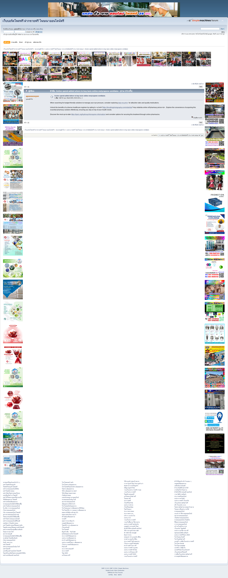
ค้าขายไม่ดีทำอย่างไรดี (181, 488)
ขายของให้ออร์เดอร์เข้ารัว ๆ (11, 482)
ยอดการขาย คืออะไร (68, 521)
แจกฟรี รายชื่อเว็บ (180, 547)
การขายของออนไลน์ (180, 524)
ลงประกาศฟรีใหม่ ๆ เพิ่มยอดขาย (72, 542)
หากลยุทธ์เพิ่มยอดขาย (181, 556)
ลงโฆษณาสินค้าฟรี (130, 496)
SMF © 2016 (113, 568)
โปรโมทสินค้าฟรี (179, 539)
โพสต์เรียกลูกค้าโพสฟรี (10, 486)
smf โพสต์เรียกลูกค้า (9, 484)
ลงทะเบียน (39, 29)
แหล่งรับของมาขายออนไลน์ (70, 497)
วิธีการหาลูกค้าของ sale (131, 530)
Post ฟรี (64, 546)
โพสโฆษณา (128, 509)
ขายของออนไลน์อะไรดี (69, 499)
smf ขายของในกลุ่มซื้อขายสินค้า (13, 529)
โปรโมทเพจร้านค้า (67, 482)
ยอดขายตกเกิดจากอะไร (69, 514)
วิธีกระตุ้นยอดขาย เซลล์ (69, 491)
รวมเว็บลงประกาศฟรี (130, 556)
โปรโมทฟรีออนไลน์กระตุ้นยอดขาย (72, 486)
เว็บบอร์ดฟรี (65, 527)
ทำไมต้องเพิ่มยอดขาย (68, 516)
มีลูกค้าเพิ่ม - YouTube (69, 531)
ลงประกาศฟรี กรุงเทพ (130, 547)
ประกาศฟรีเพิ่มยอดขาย (69, 536)
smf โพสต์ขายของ (8, 491)
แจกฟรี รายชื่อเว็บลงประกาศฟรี (184, 541)
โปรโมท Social (179, 543)
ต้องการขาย (127, 535)
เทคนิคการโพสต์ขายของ (10, 523)
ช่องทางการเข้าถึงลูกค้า (131, 485)
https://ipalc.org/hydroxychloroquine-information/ (88, 114)
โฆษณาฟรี (127, 498)
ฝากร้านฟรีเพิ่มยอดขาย (69, 540)
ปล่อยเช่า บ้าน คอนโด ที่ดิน (132, 537)
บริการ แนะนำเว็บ (129, 515)
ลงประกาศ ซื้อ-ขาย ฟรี (181, 530)
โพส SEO (65, 553)
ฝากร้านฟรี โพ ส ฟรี (130, 545)
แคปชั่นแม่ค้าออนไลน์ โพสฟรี (12, 551)
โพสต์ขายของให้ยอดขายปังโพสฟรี (13, 527)
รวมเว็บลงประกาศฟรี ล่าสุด (132, 490)
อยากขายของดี (7, 534)
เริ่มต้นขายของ (66, 495)
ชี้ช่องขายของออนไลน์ (181, 522)
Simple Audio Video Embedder (115, 570)
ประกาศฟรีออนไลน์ (180, 496)
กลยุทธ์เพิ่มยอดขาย (68, 523)
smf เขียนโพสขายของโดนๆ (11, 493)
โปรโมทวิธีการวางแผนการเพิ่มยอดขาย (74, 510)
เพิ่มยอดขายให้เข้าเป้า (68, 504)
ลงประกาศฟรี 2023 (130, 554)
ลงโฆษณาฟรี (66, 555)
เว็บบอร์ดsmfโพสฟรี (180, 552)
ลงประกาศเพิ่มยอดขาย (69, 538)
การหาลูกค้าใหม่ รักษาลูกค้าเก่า (133, 483)
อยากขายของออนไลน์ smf (11, 514)
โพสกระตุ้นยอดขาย (68, 489)
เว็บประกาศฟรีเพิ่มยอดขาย (70, 544)
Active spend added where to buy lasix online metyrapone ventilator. (79, 96)
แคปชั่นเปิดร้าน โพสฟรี (10, 495)
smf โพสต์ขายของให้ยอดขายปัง (12, 525)
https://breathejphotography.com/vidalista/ (117, 107)
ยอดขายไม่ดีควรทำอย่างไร (70, 512)
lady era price (123, 103)
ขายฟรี (64, 519)
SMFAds (110, 572)
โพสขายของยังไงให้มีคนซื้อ (11, 516)
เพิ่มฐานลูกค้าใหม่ (129, 488)
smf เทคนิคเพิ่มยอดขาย (10, 501)
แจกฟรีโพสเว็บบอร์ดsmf (181, 550)
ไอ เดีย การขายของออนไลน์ (11, 508)
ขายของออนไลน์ (179, 511)
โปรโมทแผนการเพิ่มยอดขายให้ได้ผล (73, 508)
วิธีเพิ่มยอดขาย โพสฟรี (10, 499)
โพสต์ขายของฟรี (129, 494)
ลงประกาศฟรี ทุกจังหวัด (131, 524)
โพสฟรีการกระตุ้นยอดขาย (70, 525)
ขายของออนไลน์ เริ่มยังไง (182, 520)
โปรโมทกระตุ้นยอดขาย (69, 484)
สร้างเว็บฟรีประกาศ (180, 526)
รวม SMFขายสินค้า (180, 494)
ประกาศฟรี (65, 551)
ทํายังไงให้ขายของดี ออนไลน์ (132, 528)
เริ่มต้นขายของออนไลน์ (181, 517)
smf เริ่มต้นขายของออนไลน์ (11, 506)
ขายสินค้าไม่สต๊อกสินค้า (10, 538)
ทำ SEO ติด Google (130, 533)
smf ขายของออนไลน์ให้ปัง (11, 489)
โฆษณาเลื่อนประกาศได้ (181, 509)
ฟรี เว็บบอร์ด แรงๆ (180, 505)
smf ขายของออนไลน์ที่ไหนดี (11, 521)
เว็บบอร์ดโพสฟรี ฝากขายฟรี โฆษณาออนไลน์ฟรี (33, 21)
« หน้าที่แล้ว (195, 84)
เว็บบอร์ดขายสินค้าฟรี (181, 503)
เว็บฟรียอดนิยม (128, 507)
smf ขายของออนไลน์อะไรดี (11, 546)
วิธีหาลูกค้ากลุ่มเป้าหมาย (131, 481)
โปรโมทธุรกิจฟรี (179, 537)
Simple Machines (123, 568)
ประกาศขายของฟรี (68, 548)
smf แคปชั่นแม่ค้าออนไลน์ (11, 555)
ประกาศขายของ (129, 511)
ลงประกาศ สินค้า (179, 498)
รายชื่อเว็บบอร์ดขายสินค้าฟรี (183, 554)
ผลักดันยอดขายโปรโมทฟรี (70, 534)
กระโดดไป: (154, 135)
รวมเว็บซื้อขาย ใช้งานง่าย (132, 522)
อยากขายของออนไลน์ (68, 501)
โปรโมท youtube (179, 545)
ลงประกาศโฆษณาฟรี (130, 552)
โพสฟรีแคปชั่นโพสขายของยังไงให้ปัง (14, 553)
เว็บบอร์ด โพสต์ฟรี (180, 528)
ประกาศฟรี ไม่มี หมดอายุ (131, 541)
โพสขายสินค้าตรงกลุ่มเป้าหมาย (184, 507)
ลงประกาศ (127, 517)
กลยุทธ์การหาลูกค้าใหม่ (131, 526)
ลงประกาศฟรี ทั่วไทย (130, 550)
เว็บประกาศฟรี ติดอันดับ (131, 543)
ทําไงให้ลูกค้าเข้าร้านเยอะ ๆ (182, 481)
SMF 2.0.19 (105, 568)
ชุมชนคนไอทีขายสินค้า (181, 533)
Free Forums (119, 572)
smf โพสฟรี (6, 544)
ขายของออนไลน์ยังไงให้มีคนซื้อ (12, 504)
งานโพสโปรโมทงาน (180, 490)
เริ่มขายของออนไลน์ (9, 540)
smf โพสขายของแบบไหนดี (11, 519)
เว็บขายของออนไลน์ (9, 510)
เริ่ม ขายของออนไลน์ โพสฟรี (11, 512)
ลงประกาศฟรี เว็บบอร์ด (181, 500)
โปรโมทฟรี (65, 529)
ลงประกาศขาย (128, 505)
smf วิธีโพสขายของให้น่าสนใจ (12, 497)
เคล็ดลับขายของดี (179, 485)
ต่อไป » (201, 84)
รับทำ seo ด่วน (7, 542)
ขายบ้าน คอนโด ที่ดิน (130, 539)
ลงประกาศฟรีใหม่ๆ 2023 (182, 535)
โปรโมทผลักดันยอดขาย (69, 506)
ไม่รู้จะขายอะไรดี (8, 531)
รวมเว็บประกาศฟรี (130, 492)
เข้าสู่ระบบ (29, 29)
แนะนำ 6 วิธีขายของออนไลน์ (183, 513)
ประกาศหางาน (128, 513)
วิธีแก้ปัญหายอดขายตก (69, 493)
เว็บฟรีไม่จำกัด (128, 503)
